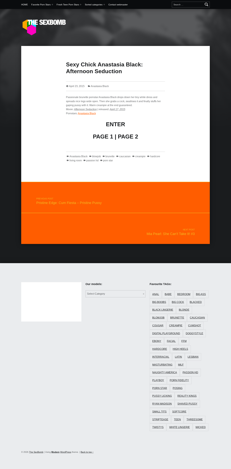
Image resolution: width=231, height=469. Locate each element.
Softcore (179, 411)
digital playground (166, 333)
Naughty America (164, 372)
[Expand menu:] (80, 4)
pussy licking (162, 396)
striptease (160, 419)
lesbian (193, 357)
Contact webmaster (118, 4)
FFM (184, 341)
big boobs (159, 302)
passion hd (92, 160)
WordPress (65, 452)
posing (177, 388)
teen (177, 419)
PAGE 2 (128, 136)
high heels (180, 349)
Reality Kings (187, 396)
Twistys (158, 427)
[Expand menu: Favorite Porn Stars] (52, 4)
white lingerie (179, 427)
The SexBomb (36, 452)
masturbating (162, 364)
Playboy (158, 380)
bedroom (183, 294)
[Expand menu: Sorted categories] (104, 4)
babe (168, 294)
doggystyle (194, 333)
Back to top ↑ (87, 452)
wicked (200, 427)
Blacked (196, 302)
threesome (195, 419)
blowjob (96, 156)
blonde (184, 309)
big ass (201, 294)
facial (171, 341)
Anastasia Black (100, 86)
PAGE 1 (103, 136)
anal (155, 294)
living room (75, 160)
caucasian (125, 156)
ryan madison (162, 403)
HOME (24, 4)
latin (178, 357)
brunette (110, 156)
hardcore (155, 156)
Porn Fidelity (179, 380)
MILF (181, 364)
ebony (156, 341)
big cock (178, 302)
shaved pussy (187, 403)
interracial (160, 357)
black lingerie (162, 309)
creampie (140, 156)
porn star (108, 160)
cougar (157, 325)
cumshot (194, 325)
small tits (159, 411)
